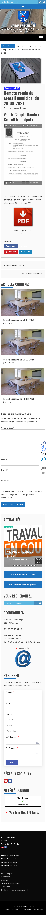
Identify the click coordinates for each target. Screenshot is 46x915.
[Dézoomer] (23, 125)
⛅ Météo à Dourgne (10, 883)
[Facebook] (10, 781)
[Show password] (37, 742)
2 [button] (17, 565)
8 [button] (35, 565)
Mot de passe (12, 737)
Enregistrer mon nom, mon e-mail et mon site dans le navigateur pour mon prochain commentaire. (21, 494)
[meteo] (23, 801)
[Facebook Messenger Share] (43, 448)
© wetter (20, 804)
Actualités (9, 527)
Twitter (25, 246)
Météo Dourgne (23, 798)
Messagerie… (24, 648)
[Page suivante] (10, 125)
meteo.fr (25, 804)
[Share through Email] (43, 468)
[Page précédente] (6, 125)
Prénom (10, 692)
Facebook (11, 246)
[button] (37, 561)
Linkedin (26, 251)
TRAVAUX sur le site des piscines (20, 554)
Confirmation (12, 748)
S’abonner (5, 877)
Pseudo (10, 714)
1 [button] (14, 565)
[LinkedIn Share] (43, 459)
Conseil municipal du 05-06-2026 (18, 399)
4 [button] (23, 565)
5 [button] (26, 565)
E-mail (4, 470)
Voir (23, 574)
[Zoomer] (27, 125)
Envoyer (12, 762)
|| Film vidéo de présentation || (14, 890)
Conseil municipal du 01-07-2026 (18, 359)
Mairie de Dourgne (12, 909)
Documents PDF (12, 88)
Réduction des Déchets (16, 265)
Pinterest (11, 251)
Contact (4, 880)
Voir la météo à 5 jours (23, 812)
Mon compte (6, 873)
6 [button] (29, 565)
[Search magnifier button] (44, 2)
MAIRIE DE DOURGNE (23, 25)
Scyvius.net (38, 909)
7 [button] (32, 565)
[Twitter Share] (43, 454)
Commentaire (7, 428)
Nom (4, 459)
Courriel (9, 726)
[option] (23, 546)
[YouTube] (6, 781)
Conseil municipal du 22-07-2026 (18, 320)
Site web (5, 480)
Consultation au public (30, 273)
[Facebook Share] (43, 443)
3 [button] (20, 565)
